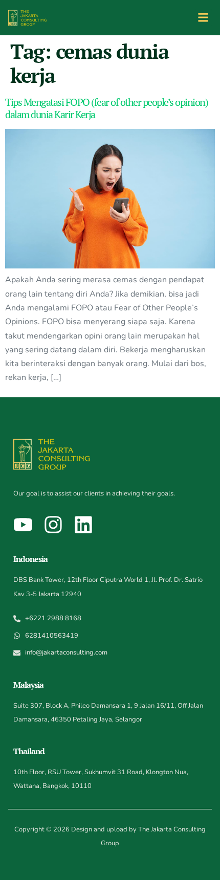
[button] (203, 17)
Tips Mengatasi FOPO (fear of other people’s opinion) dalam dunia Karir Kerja (106, 108)
